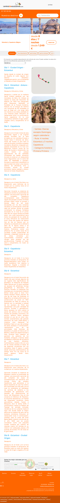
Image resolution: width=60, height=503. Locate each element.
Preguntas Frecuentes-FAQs (38, 499)
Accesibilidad (3, 501)
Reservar (51, 42)
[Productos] (21, 15)
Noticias (48, 499)
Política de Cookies (14, 497)
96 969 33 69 (51, 484)
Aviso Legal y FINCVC (24, 497)
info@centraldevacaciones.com (47, 486)
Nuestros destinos (9, 16)
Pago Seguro (44, 497)
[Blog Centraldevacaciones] (3, 485)
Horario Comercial (18, 499)
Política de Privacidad (35, 497)
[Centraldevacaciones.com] (13, 5)
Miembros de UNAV (27, 499)
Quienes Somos (3, 499)
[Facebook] (1, 485)
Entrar (50, 5)
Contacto (10, 499)
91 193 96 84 (44, 484)
